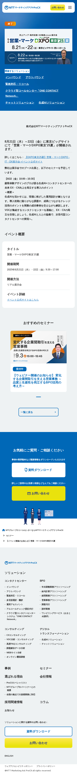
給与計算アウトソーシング (54, 591)
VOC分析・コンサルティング (20, 639)
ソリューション (15, 572)
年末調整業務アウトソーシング (56, 587)
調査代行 (46, 604)
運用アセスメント (15, 604)
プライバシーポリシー (45, 766)
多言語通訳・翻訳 (15, 600)
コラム (44, 702)
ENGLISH (9, 756)
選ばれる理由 (14, 676)
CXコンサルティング (16, 635)
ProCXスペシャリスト (17, 683)
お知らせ (9, 710)
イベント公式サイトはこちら (23, 299)
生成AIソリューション (52, 102)
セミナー (10, 536)
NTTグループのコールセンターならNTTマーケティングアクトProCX (34, 530)
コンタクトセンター (16, 580)
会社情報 (46, 676)
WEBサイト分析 (14, 652)
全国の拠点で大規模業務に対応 (21, 694)
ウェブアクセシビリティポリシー (19, 766)
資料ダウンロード (38, 731)
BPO (42, 580)
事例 (8, 668)
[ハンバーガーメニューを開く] (70, 7)
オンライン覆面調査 (16, 657)
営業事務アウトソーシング (54, 600)
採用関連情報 (14, 702)
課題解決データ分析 (16, 648)
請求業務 (46, 609)
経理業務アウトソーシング (54, 595)
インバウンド (13, 77)
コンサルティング (14, 629)
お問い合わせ (58, 7)
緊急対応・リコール (17, 83)
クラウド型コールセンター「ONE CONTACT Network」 (31, 93)
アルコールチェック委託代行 (20, 609)
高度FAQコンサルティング (19, 644)
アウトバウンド (35, 77)
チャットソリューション (19, 102)
